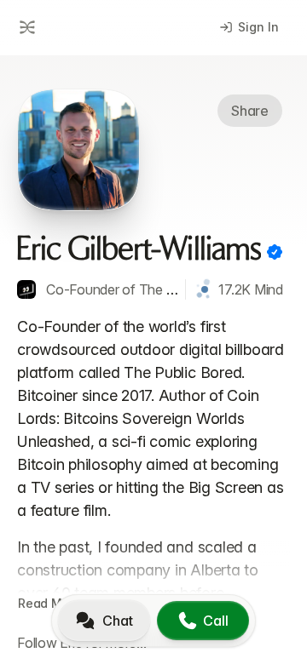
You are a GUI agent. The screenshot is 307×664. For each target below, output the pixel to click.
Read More (49, 603)
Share (250, 110)
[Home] (24, 27)
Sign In (258, 27)
